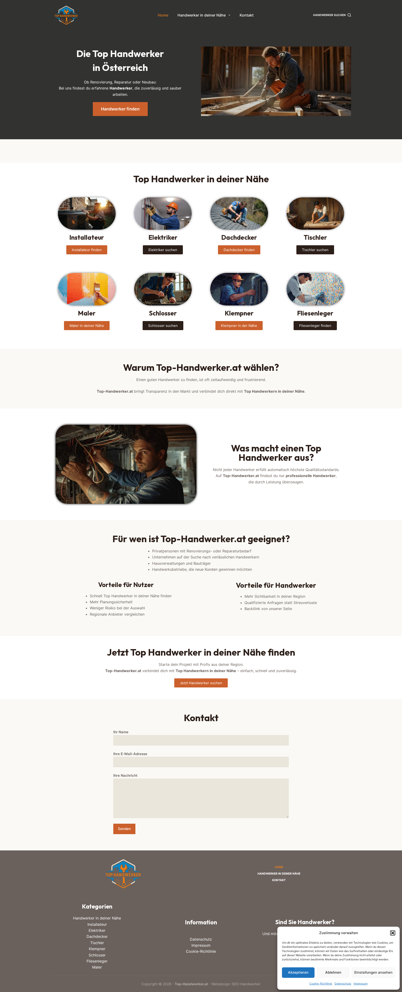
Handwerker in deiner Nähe (202, 15)
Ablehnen (333, 972)
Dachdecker (97, 936)
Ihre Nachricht (125, 775)
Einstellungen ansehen (373, 972)
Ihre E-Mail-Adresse (130, 754)
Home (163, 15)
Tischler (97, 942)
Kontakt (247, 15)
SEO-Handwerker (246, 984)
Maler (97, 967)
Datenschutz (343, 983)
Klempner (97, 948)
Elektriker (97, 930)
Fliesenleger (97, 961)
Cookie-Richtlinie (320, 983)
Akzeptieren (298, 972)
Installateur (97, 924)
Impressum (361, 983)
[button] (392, 933)
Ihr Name (120, 732)
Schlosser (97, 955)
